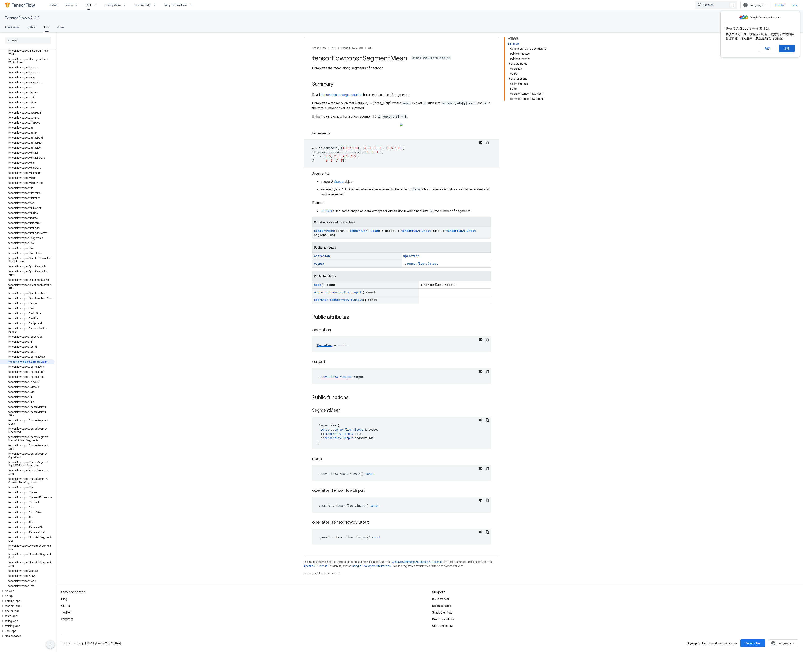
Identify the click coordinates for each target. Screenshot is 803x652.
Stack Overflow (442, 612)
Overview (12, 27)
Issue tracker (440, 599)
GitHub (780, 5)
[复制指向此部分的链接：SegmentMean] (345, 410)
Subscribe (752, 643)
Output (326, 211)
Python (31, 27)
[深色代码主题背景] (480, 142)
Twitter (66, 612)
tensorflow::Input (416, 231)
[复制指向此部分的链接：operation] (335, 330)
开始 (787, 48)
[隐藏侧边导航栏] (50, 644)
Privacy (78, 643)
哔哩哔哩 (67, 619)
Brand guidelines (443, 619)
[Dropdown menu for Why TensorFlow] (192, 5)
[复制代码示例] (487, 142)
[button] (27, 590)
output (319, 263)
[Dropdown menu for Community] (156, 5)
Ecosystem (113, 5)
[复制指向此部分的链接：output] (329, 362)
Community (142, 5)
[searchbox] (28, 40)
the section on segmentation (341, 95)
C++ (47, 27)
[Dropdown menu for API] (96, 5)
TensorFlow (319, 48)
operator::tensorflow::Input (337, 292)
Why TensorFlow (176, 5)
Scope (339, 182)
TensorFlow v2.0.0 (22, 18)
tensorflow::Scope (365, 231)
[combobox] (716, 5)
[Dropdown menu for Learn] (78, 5)
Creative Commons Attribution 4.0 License (417, 561)
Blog (64, 599)
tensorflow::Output (422, 263)
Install (53, 5)
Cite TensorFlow (442, 626)
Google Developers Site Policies (371, 566)
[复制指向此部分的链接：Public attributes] (353, 317)
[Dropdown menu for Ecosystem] (126, 5)
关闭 (767, 48)
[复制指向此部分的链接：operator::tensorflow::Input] (369, 490)
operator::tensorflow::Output (338, 300)
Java (60, 27)
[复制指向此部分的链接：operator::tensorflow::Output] (373, 522)
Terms (65, 643)
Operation (411, 256)
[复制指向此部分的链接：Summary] (337, 84)
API (88, 5)
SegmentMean (324, 231)
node (317, 285)
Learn (69, 5)
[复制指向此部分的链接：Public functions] (353, 397)
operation (322, 256)
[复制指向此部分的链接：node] (326, 459)
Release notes (441, 605)
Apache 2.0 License (315, 566)
